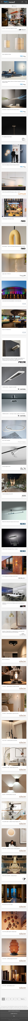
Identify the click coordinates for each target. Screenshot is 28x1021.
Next (22, 999)
